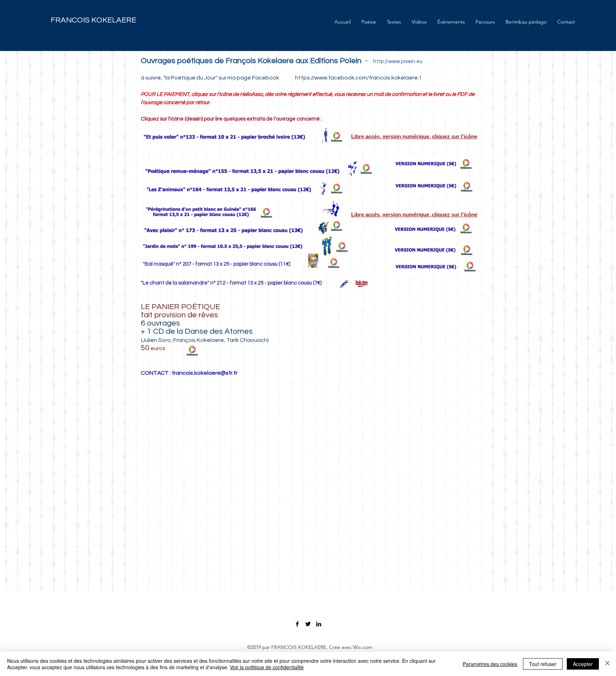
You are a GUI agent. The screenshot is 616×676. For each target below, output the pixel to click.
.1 (421, 78)
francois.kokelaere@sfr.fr (204, 373)
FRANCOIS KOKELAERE (93, 20)
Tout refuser (542, 663)
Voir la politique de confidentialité (267, 667)
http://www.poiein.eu (401, 61)
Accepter (583, 663)
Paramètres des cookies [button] (490, 663)
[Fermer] (607, 663)
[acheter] (362, 284)
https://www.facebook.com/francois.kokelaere (356, 78)
